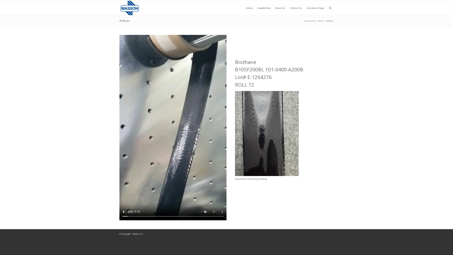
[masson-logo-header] (129, 8)
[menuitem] (249, 8)
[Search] (330, 8)
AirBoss (124, 21)
